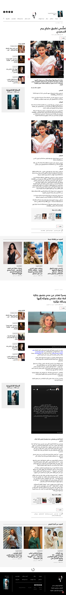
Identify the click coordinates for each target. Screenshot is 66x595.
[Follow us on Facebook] (37, 585)
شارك (63, 38)
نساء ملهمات (41, 18)
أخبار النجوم (56, 289)
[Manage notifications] (63, 592)
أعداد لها (40, 587)
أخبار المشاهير (41, 514)
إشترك (40, 589)
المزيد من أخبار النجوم (55, 524)
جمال (47, 18)
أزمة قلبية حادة (38, 353)
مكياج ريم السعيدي (57, 230)
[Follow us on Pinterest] (11, 12)
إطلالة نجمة (58, 22)
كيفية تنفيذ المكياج (49, 230)
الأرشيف (35, 589)
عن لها (35, 587)
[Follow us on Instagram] (9, 11)
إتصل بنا (29, 587)
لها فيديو (13, 18)
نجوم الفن (36, 514)
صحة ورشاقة (20, 18)
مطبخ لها (8, 18)
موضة (56, 18)
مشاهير (51, 18)
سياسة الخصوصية (22, 587)
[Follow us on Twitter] (4, 11)
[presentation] (65, 59)
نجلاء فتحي (56, 514)
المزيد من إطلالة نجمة (55, 239)
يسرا (60, 514)
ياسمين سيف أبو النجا (49, 514)
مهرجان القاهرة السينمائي (56, 515)
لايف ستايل (27, 18)
